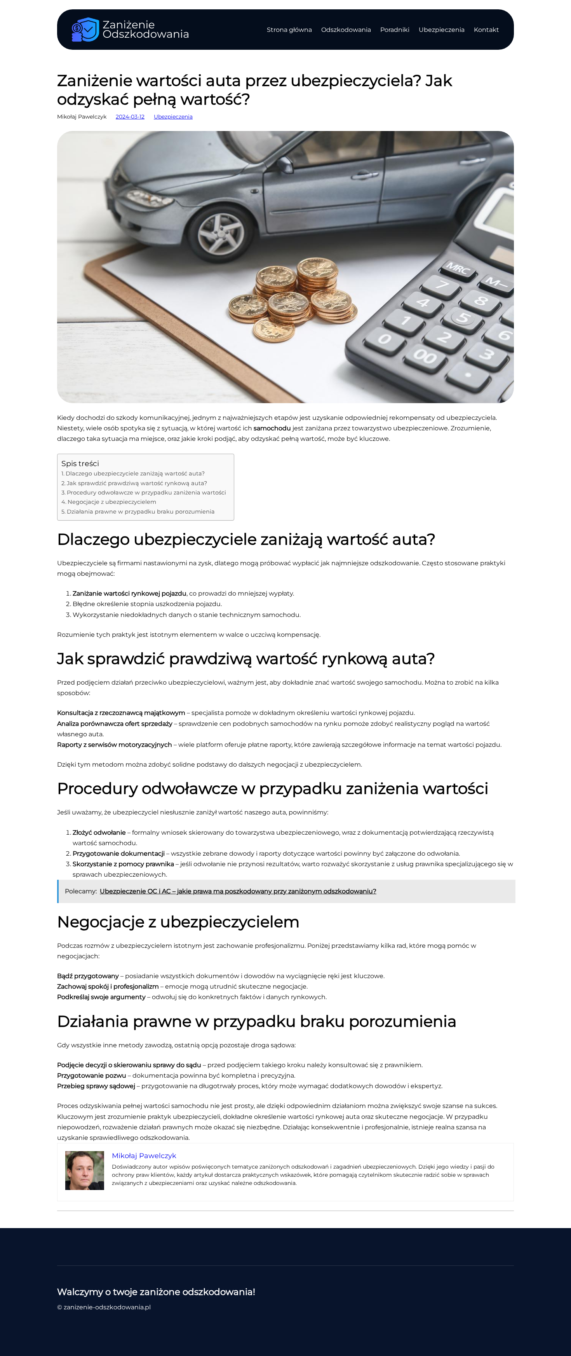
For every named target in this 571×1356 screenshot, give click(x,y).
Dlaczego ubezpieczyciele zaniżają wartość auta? (135, 473)
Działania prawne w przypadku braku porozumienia (141, 511)
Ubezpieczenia (173, 116)
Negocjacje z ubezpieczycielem (112, 501)
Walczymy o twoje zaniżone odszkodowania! (156, 1291)
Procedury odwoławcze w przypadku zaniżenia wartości (146, 492)
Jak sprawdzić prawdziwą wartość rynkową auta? (137, 483)
